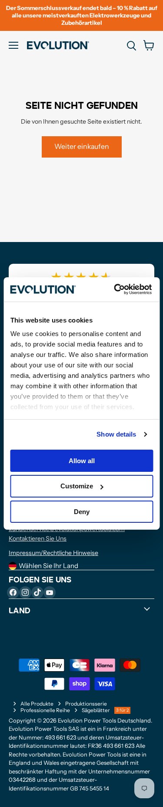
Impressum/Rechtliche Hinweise (53, 553)
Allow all (82, 460)
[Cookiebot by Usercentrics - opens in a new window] (115, 289)
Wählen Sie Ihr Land (48, 566)
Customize (76, 486)
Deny (82, 511)
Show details (116, 434)
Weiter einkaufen (81, 146)
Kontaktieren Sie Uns (38, 538)
